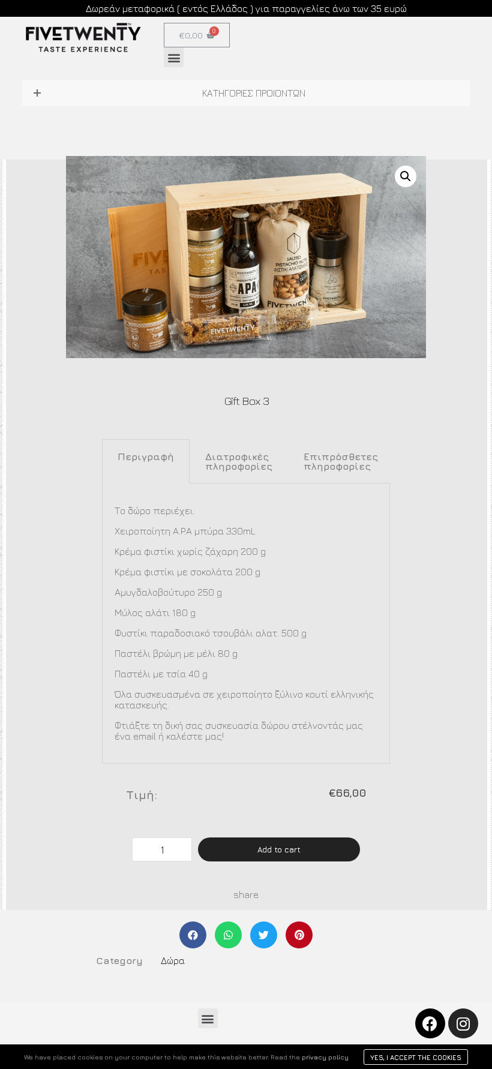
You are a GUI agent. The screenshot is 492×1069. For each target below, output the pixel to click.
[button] (174, 57)
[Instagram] (463, 1023)
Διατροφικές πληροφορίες (238, 461)
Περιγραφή (146, 456)
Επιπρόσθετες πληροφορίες (341, 461)
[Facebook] (430, 1023)
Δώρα (173, 960)
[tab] (146, 461)
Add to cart (279, 849)
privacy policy (325, 1057)
